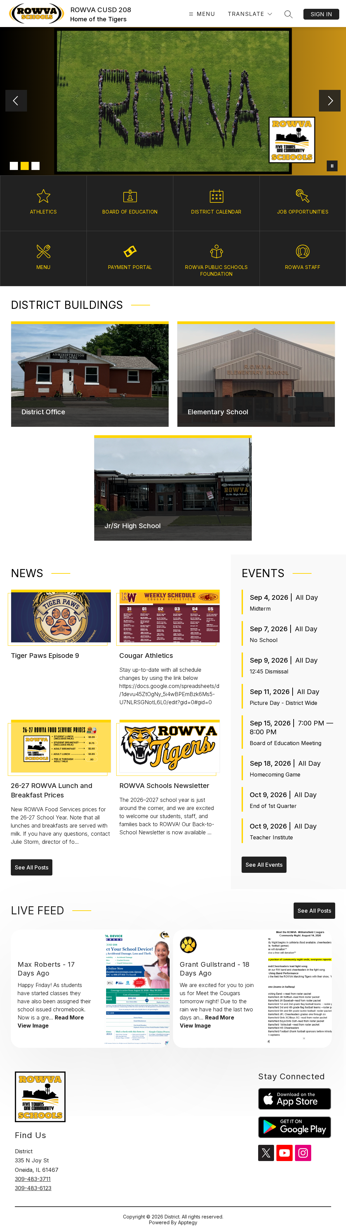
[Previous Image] (16, 101)
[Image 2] (25, 166)
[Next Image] (330, 101)
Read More (69, 1017)
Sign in (321, 14)
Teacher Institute (271, 837)
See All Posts (31, 867)
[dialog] (90, 374)
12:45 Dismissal (269, 671)
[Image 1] (14, 166)
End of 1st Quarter (273, 806)
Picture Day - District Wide (283, 702)
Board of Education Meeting (285, 743)
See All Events (264, 864)
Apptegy (187, 1222)
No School (263, 640)
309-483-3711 (33, 1179)
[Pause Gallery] (332, 166)
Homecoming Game (275, 774)
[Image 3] (35, 166)
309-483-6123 (33, 1188)
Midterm (260, 608)
